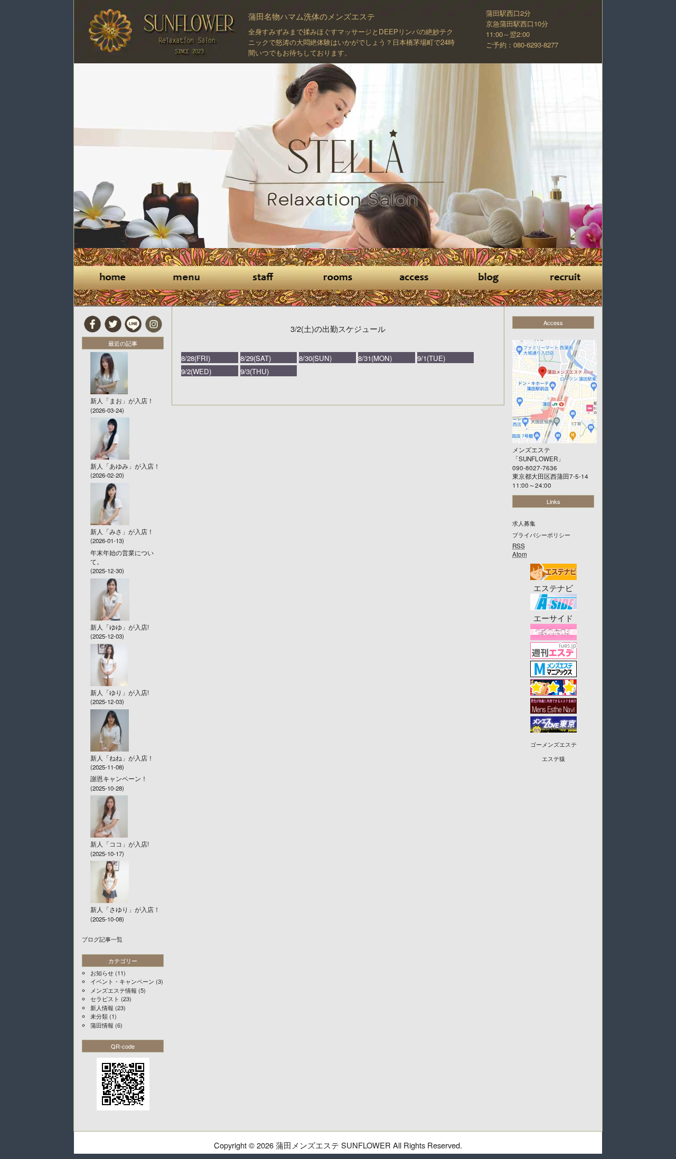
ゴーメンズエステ (553, 744)
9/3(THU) (254, 371)
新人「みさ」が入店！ (122, 531)
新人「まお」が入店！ (122, 400)
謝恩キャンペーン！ (118, 778)
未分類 (99, 1016)
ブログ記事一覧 (102, 939)
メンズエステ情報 (113, 990)
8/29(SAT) (255, 358)
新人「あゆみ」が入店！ (125, 466)
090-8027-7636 (534, 467)
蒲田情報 (102, 1025)
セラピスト (104, 998)
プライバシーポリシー (541, 534)
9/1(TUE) (431, 358)
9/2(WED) (196, 371)
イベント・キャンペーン (122, 981)
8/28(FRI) (195, 358)
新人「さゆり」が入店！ (125, 909)
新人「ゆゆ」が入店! (119, 627)
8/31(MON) (375, 358)
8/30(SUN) (315, 358)
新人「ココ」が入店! (119, 844)
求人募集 (524, 523)
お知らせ (102, 972)
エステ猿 (553, 758)
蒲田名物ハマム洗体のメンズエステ (311, 16)
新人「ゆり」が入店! (119, 692)
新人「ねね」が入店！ (122, 758)
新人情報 (102, 1007)
